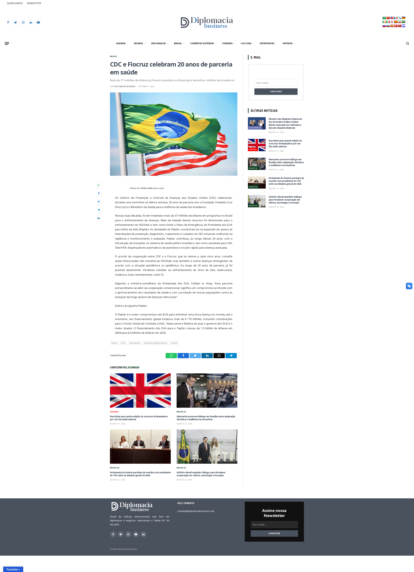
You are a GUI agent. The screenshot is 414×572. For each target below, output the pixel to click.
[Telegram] (98, 210)
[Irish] (384, 21)
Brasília (181, 411)
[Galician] (400, 18)
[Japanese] (392, 21)
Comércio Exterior (202, 43)
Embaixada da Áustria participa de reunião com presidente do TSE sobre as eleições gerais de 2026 (140, 474)
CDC (123, 343)
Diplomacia (158, 43)
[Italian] (388, 21)
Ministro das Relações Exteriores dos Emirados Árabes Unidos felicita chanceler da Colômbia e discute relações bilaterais (285, 123)
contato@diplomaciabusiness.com (195, 511)
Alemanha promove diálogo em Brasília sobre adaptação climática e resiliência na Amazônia (206, 418)
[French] (396, 18)
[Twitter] (98, 201)
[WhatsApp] (98, 185)
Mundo (138, 43)
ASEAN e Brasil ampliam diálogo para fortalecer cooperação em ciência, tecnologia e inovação (201, 474)
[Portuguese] (403, 21)
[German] (403, 18)
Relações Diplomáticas (155, 343)
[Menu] (7, 43)
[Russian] (384, 26)
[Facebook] (98, 193)
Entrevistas (267, 43)
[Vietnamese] (400, 26)
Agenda (121, 43)
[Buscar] (407, 43)
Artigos (288, 43)
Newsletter (34, 3)
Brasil (178, 43)
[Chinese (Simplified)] (388, 18)
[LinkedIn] (98, 218)
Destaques (135, 343)
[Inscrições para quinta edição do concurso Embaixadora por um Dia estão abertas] (140, 390)
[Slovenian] (388, 26)
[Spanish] (392, 26)
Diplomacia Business (124, 86)
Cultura (246, 43)
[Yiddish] (403, 26)
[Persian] (400, 21)
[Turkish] (396, 26)
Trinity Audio (146, 188)
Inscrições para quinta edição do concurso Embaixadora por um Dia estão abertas (139, 418)
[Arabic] (384, 18)
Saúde (174, 343)
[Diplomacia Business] (207, 22)
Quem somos (15, 3)
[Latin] (396, 21)
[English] (392, 18)
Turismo (227, 43)
